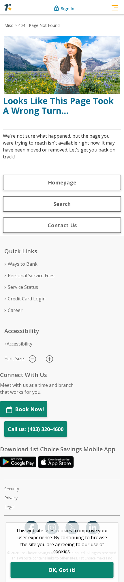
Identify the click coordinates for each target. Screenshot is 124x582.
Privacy (11, 497)
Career (15, 310)
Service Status (23, 287)
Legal (9, 506)
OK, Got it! (62, 569)
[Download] (19, 462)
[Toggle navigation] (114, 7)
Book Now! (29, 409)
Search (62, 203)
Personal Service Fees (31, 275)
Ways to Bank (22, 264)
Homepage (62, 182)
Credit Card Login (27, 298)
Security (11, 489)
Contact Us (62, 225)
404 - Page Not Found (39, 25)
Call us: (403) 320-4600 (35, 429)
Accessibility (19, 344)
